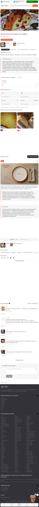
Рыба (2, 438)
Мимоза (16, 423)
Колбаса (2, 446)
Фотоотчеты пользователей (23, 49)
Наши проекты (5, 485)
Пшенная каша (17, 427)
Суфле (28, 427)
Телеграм (3, 400)
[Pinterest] (13, 258)
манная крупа (4, 82)
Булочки (16, 463)
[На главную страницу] (5, 5)
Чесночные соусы (30, 463)
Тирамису (28, 424)
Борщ (2, 427)
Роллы (2, 461)
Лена (6, 350)
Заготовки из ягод (30, 437)
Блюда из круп (29, 441)
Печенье (16, 450)
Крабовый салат (18, 420)
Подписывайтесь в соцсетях (9, 395)
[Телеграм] (7, 258)
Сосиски (3, 447)
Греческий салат (18, 418)
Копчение (28, 438)
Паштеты (3, 450)
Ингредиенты (13, 49)
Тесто (16, 443)
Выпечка (16, 441)
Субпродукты (3, 436)
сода (2, 85)
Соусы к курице (30, 453)
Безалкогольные (30, 471)
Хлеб (16, 444)
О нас (2, 495)
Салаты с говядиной (5, 467)
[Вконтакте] (2, 258)
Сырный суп (3, 420)
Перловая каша (18, 437)
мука (2, 84)
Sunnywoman (7, 317)
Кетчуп (28, 466)
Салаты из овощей (4, 471)
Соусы (28, 450)
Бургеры (2, 451)
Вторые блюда (4, 431)
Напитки (28, 468)
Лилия (6, 339)
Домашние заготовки (31, 431)
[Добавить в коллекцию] (37, 497)
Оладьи (16, 454)
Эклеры (28, 426)
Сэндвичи (3, 453)
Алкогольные (29, 470)
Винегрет (16, 417)
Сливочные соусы (30, 457)
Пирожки (16, 451)
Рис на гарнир (29, 443)
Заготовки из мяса (30, 433)
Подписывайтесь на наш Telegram (20, 2)
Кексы (16, 456)
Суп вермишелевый (5, 424)
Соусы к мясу (29, 451)
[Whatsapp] (10, 258)
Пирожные (29, 416)
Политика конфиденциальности (16, 501)
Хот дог (2, 454)
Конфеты (16, 470)
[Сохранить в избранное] (37, 495)
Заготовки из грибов (31, 436)
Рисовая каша (17, 430)
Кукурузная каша (18, 436)
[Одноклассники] (4, 258)
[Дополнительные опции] (37, 502)
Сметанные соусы (30, 461)
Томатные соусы (30, 460)
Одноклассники (4, 399)
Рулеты (16, 457)
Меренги (28, 428)
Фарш (2, 437)
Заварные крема (30, 423)
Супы (2, 416)
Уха (1, 428)
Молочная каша (18, 434)
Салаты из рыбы (4, 470)
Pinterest (3, 402)
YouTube (2, 403)
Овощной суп (3, 423)
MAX (2, 407)
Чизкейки (28, 417)
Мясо (2, 433)
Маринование (29, 444)
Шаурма (2, 456)
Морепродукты (4, 440)
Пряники (16, 466)
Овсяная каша (17, 431)
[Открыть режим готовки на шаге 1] (37, 161)
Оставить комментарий (32, 303)
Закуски (2, 444)
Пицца (16, 446)
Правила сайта (8, 501)
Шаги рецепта (33, 49)
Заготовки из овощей (31, 434)
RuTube (2, 406)
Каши (16, 426)
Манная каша (17, 428)
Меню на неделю (29, 1)
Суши (2, 460)
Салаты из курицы (4, 466)
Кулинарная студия (5, 487)
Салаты (2, 463)
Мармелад (29, 418)
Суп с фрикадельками (5, 426)
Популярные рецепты (7, 414)
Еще (37, 252)
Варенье (28, 446)
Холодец (2, 457)
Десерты (16, 467)
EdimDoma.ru (10, 389)
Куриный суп (3, 417)
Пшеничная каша (18, 440)
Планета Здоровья (6, 1)
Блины (16, 448)
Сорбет (28, 430)
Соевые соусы (29, 458)
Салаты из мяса (4, 464)
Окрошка (3, 430)
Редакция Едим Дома (5, 497)
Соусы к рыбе (29, 454)
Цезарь (16, 424)
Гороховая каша (18, 438)
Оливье (16, 416)
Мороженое (17, 471)
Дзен (2, 409)
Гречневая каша (18, 433)
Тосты (2, 458)
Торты (16, 468)
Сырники (16, 453)
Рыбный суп (3, 421)
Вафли (16, 460)
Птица (2, 434)
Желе (28, 420)
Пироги (16, 447)
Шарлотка (17, 464)
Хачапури (16, 458)
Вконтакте (3, 397)
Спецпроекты (3, 490)
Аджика (28, 464)
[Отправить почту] (37, 480)
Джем (28, 447)
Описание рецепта (5, 49)
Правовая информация (25, 501)
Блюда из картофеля (31, 440)
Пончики (16, 461)
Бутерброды (3, 448)
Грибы (2, 443)
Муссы (28, 421)
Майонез (28, 467)
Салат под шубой (18, 421)
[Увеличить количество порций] (21, 77)
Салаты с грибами (4, 468)
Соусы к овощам (30, 456)
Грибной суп (3, 418)
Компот (28, 448)
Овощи (2, 441)
